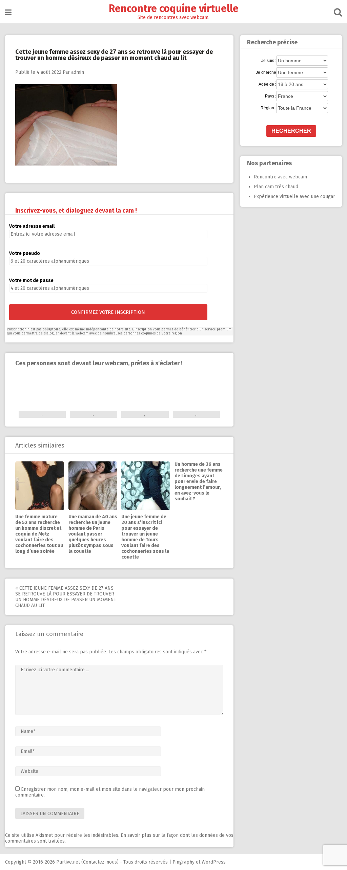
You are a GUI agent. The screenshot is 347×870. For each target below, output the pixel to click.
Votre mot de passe (31, 280)
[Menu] (8, 12)
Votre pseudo (24, 253)
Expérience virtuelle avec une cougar (294, 196)
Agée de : (267, 84)
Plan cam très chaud (276, 187)
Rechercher (291, 131)
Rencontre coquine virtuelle (174, 8)
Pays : (270, 96)
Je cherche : (266, 72)
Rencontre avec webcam (280, 177)
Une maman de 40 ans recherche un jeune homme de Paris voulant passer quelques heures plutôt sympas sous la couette (92, 534)
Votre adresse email (32, 226)
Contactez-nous (100, 862)
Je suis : (268, 60)
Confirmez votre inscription (108, 312)
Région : (268, 108)
